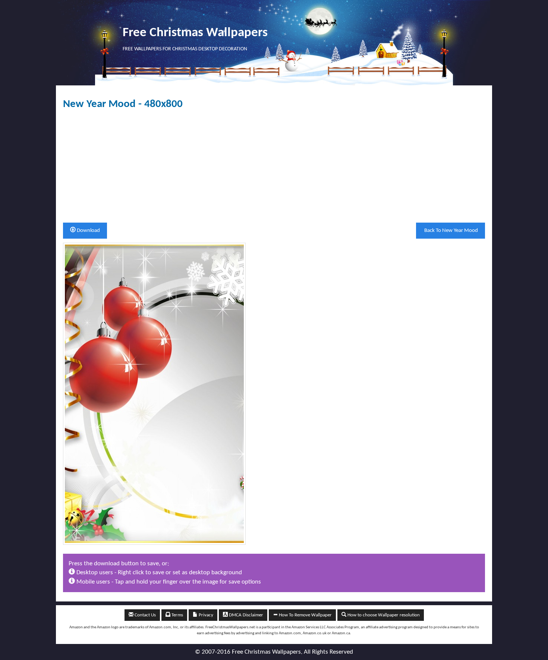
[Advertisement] (274, 166)
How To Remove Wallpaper (305, 615)
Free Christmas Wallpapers (195, 33)
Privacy (205, 615)
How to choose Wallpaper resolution (383, 615)
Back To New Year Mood (450, 230)
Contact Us (144, 615)
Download (88, 230)
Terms (176, 615)
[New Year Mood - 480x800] (154, 393)
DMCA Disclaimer (245, 615)
